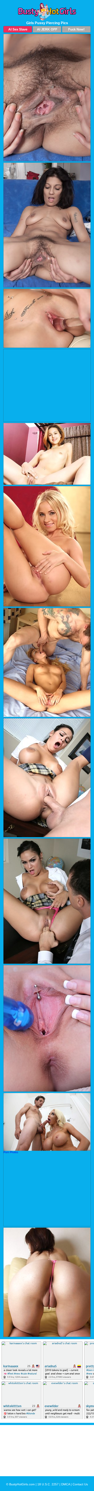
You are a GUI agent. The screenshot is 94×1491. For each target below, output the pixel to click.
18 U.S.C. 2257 (48, 1484)
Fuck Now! (76, 29)
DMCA (65, 1484)
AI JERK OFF (47, 29)
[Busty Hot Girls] (47, 11)
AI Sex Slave (17, 29)
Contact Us (80, 1484)
